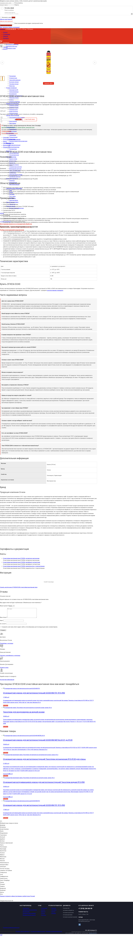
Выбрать (5, 705)
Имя (1, 620)
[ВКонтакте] (80, 925)
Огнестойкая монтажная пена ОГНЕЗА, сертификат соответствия (21, 562)
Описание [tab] (6, 137)
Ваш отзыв (3, 617)
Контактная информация (7, 679)
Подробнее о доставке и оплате (10, 133)
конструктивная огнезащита (55, 290)
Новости (43, 911)
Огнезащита (26, 908)
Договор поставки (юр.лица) (37, 931)
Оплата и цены (4, 667)
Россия (2, 29)
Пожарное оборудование (29, 913)
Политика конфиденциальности (11, 927)
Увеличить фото (48, 83)
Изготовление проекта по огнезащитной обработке (16, 224)
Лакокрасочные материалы (30, 909)
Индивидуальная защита (29, 915)
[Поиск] (1, 46)
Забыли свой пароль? (6, 19)
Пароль (17, 5)
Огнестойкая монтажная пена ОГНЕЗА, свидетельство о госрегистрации (23, 566)
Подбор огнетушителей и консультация (12, 230)
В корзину (18, 119)
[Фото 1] (2, 78)
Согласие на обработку (68, 910)
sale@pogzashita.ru (93, 933)
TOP (1, 935)
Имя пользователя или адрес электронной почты (29, 23)
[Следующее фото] (94, 62)
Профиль (53, 908)
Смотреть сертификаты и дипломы (10, 655)
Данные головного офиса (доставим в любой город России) (17, 896)
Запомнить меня (7, 17)
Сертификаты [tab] (7, 143)
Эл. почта (3, 623)
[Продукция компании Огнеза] (4, 92)
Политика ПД (66, 908)
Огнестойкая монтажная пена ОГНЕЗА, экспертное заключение (21, 558)
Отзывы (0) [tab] (6, 147)
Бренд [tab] (5, 141)
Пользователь (19, 3)
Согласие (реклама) (67, 914)
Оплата (53, 911)
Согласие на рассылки (68, 912)
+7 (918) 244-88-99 (10, 29)
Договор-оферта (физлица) (23, 931)
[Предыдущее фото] (2, 62)
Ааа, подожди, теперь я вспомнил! (10, 27)
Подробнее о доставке (6, 643)
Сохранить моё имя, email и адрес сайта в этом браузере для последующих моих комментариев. (30, 627)
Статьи (43, 913)
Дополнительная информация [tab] (11, 139)
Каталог (43, 909)
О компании (44, 908)
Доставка (53, 909)
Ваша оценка (4, 606)
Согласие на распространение (70, 917)
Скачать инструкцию (18, 587)
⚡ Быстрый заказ (29, 119)
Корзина (53, 913)
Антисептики (26, 911)
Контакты (43, 915)
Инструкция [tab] (6, 145)
